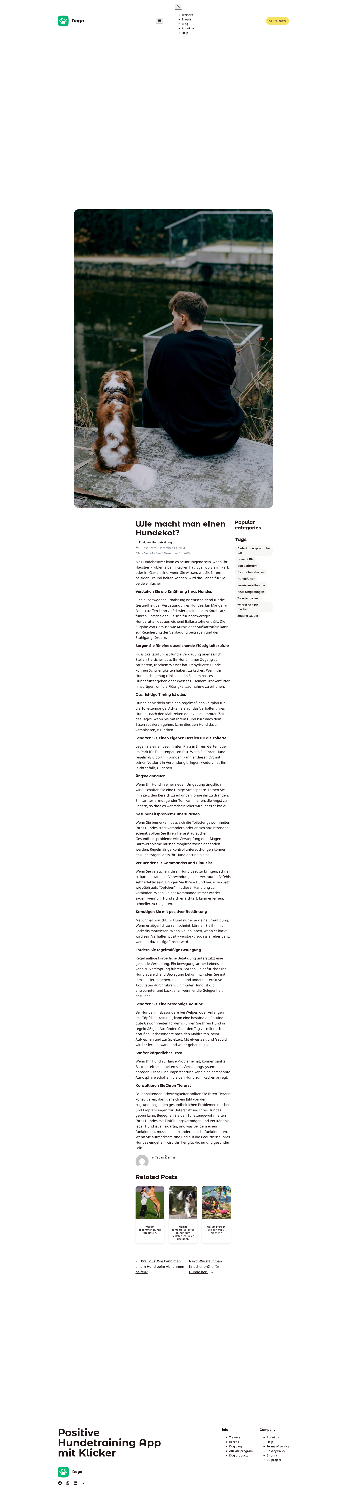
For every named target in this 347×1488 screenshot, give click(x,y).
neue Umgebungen (250, 592)
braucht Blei (245, 559)
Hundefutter (246, 579)
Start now (277, 20)
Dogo (78, 20)
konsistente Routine (251, 585)
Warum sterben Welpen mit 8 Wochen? (216, 1230)
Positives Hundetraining (155, 542)
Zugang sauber (247, 616)
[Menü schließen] (178, 7)
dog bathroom (247, 566)
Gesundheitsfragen (250, 572)
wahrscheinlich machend (247, 607)
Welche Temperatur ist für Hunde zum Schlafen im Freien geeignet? (183, 1232)
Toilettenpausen (248, 598)
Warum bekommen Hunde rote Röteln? (149, 1230)
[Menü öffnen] (159, 21)
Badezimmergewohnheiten (253, 550)
